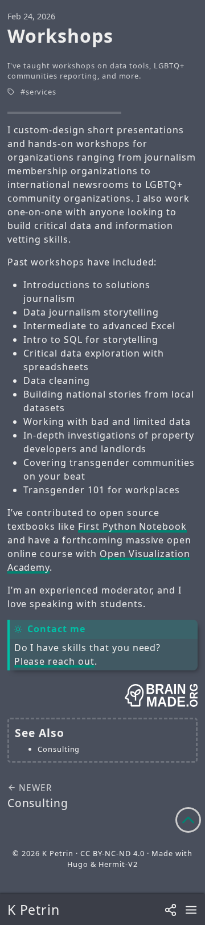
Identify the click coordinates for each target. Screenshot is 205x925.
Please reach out (54, 661)
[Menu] (191, 910)
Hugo (77, 864)
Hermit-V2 (118, 864)
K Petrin (33, 910)
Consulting (59, 749)
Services (41, 92)
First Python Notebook (132, 526)
